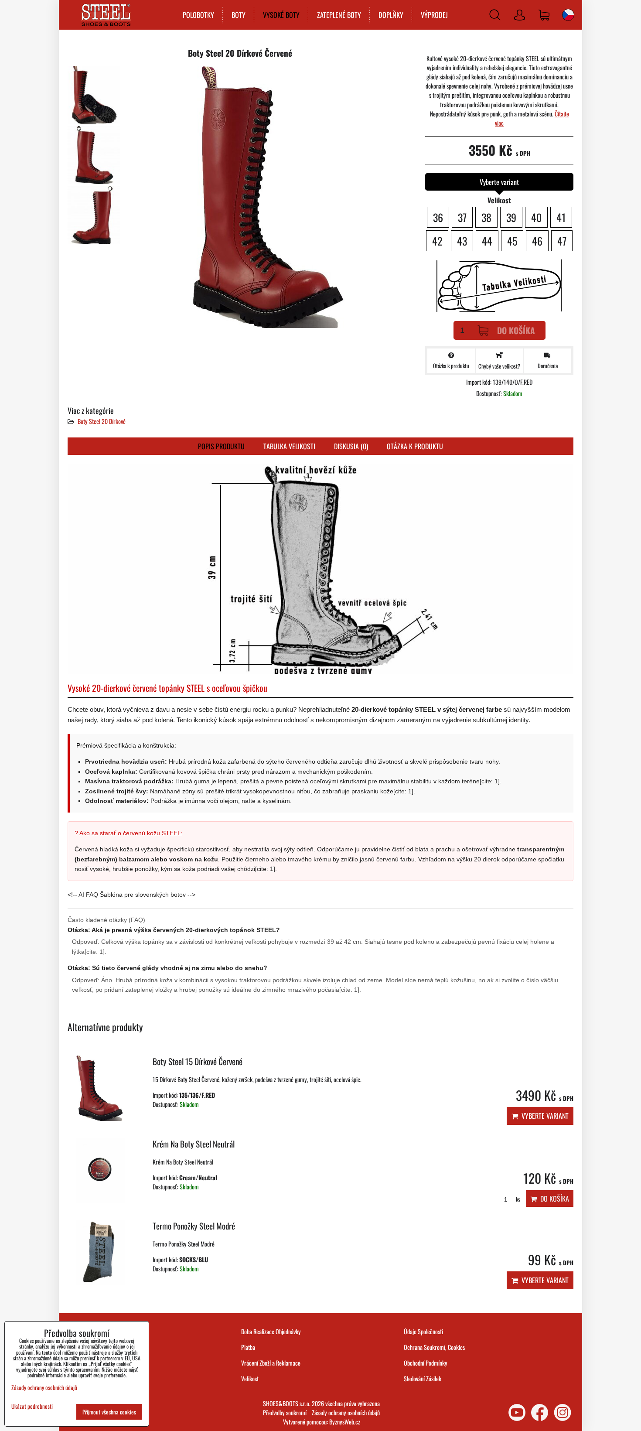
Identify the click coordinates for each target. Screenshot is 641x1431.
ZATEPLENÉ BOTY (339, 15)
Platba (248, 1347)
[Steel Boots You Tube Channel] (516, 1412)
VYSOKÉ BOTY (281, 15)
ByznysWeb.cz (344, 1421)
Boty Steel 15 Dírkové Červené (197, 1061)
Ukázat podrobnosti (32, 1406)
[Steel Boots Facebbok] (539, 1412)
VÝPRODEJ (434, 15)
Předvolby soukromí (285, 1412)
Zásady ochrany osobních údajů (346, 1412)
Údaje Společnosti (423, 1331)
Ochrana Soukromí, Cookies (434, 1347)
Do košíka (516, 330)
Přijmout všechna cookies (109, 1411)
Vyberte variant (543, 1115)
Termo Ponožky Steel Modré (194, 1225)
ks (517, 1199)
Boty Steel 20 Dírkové (102, 421)
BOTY (238, 15)
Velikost (250, 1378)
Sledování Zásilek (422, 1378)
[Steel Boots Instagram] (562, 1412)
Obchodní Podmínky (425, 1362)
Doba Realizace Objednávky (271, 1331)
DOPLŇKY (390, 15)
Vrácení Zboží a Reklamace (270, 1362)
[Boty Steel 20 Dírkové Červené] (94, 95)
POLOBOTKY (198, 15)
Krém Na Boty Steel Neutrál (194, 1143)
